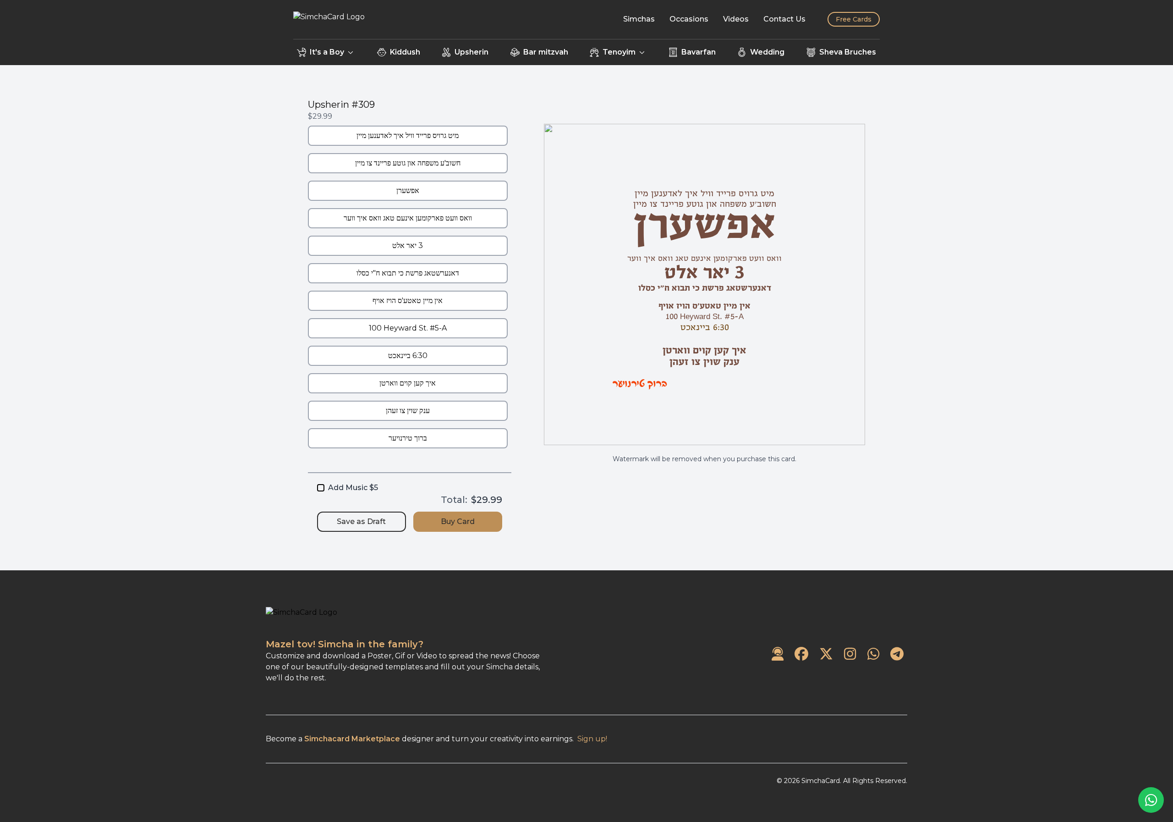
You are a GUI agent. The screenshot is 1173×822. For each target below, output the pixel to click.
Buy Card (458, 521)
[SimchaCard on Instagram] (850, 654)
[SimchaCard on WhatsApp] (873, 654)
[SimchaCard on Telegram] (897, 654)
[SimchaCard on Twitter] (826, 654)
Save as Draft (361, 521)
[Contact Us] (777, 654)
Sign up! (592, 738)
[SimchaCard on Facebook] (801, 654)
